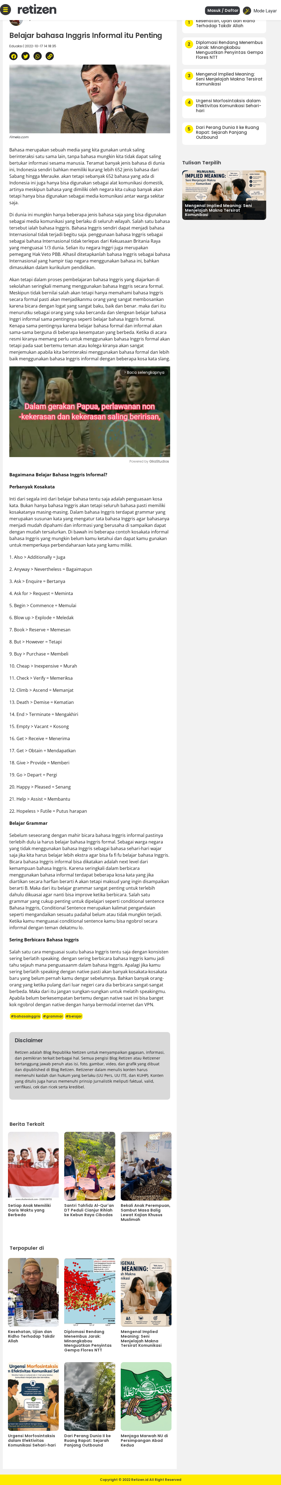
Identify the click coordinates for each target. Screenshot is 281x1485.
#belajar (74, 1016)
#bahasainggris (25, 1016)
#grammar (53, 1016)
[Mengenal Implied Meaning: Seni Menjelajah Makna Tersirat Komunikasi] (224, 194)
